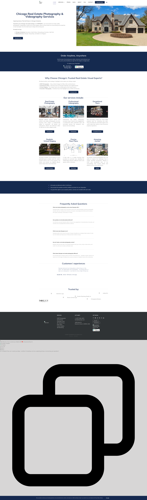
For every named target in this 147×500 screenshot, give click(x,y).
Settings (101, 497)
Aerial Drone (60, 316)
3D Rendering (60, 324)
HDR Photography (61, 315)
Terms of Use (71, 332)
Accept (107, 498)
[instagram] (99, 314)
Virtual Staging (60, 322)
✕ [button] (0, 337)
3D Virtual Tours (61, 319)
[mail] (101, 314)
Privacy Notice (76, 332)
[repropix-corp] (46, 318)
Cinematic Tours (61, 318)
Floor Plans (59, 321)
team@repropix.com (80, 316)
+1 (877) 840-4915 (79, 315)
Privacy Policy (97, 497)
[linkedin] (103, 314)
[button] (73, 340)
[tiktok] (97, 314)
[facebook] (93, 314)
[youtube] (95, 314)
